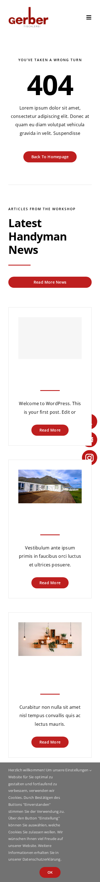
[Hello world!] (50, 338)
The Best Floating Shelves (50, 671)
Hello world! (50, 370)
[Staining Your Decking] (50, 474)
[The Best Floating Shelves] (50, 626)
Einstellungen (77, 769)
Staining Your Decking (50, 515)
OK (50, 872)
